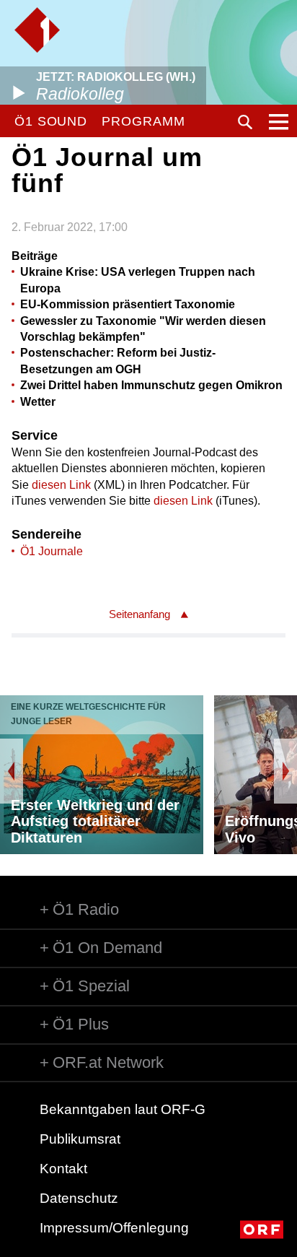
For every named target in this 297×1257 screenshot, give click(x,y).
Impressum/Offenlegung (114, 1227)
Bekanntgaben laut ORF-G (122, 1109)
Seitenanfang (139, 614)
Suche (245, 122)
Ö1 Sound (50, 121)
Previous (11, 771)
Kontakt (63, 1168)
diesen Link (61, 485)
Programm (143, 121)
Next (285, 771)
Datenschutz (79, 1198)
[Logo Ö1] (37, 30)
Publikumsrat (80, 1139)
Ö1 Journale (51, 551)
